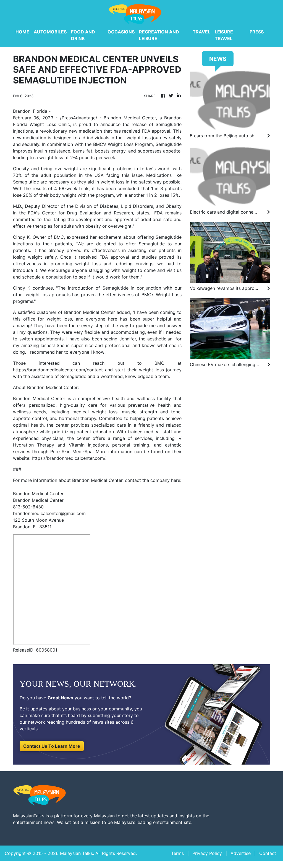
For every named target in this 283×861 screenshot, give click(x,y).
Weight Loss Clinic (50, 124)
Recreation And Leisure (159, 35)
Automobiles (50, 32)
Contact (267, 853)
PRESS (257, 32)
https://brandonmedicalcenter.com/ (68, 458)
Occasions (121, 32)
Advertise (240, 853)
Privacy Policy (207, 853)
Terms (177, 853)
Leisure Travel (224, 35)
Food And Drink (83, 35)
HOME (22, 32)
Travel (201, 32)
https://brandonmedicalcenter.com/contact (58, 369)
